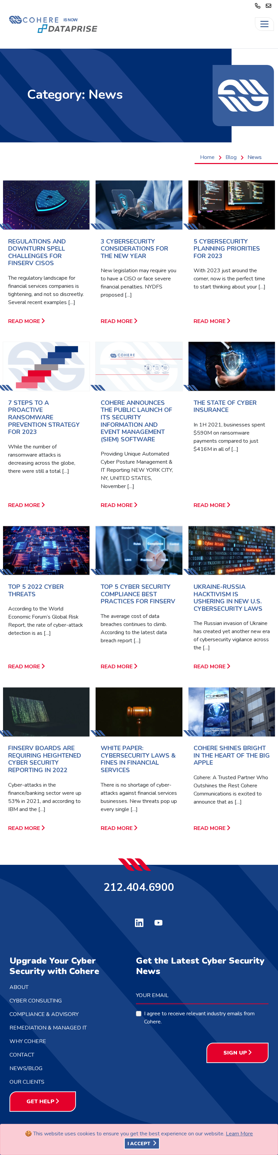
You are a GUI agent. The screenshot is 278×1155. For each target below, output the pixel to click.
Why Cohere (27, 1041)
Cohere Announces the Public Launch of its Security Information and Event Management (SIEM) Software (136, 421)
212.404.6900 (139, 887)
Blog (231, 157)
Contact (21, 1055)
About (18, 987)
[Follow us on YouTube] (158, 922)
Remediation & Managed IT (48, 1028)
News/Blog (25, 1068)
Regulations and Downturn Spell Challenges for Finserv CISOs (37, 252)
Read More (24, 321)
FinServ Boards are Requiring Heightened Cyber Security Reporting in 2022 (44, 759)
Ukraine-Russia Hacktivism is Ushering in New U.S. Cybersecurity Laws (228, 598)
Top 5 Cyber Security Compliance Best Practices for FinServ (138, 594)
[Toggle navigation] (264, 24)
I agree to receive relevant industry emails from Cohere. (199, 1017)
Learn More (239, 1133)
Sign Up (235, 1053)
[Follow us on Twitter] (120, 921)
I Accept (139, 1143)
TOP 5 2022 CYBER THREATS (36, 590)
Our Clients (26, 1082)
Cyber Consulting (35, 1000)
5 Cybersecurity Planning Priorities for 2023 (227, 248)
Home (207, 157)
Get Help (40, 1101)
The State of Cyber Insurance (225, 406)
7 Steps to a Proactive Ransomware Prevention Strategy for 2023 (44, 417)
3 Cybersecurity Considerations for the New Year (134, 248)
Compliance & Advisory (44, 1014)
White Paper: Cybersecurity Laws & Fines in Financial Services (138, 759)
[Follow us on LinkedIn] (139, 922)
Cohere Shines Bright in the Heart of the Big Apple (232, 755)
